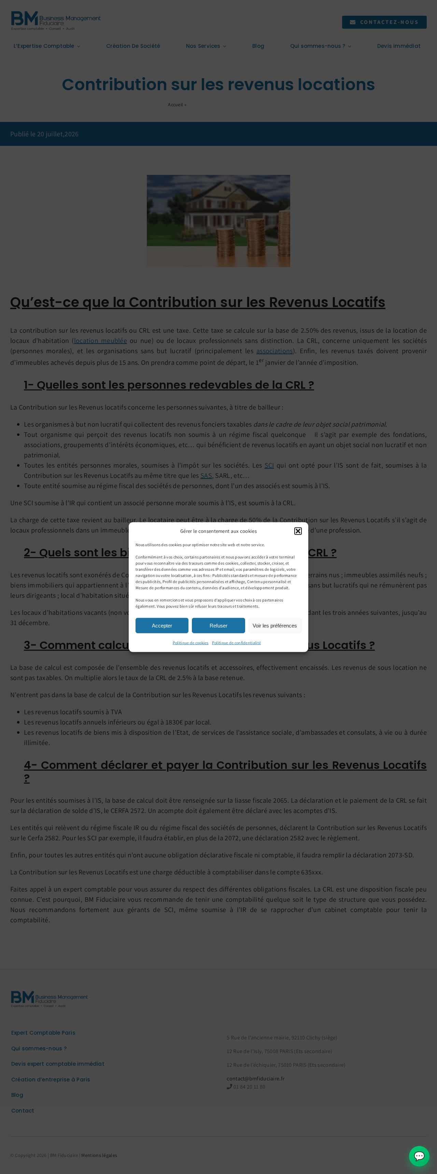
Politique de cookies (191, 642)
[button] (298, 531)
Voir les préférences (275, 625)
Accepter (162, 625)
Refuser (218, 625)
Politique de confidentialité (236, 642)
